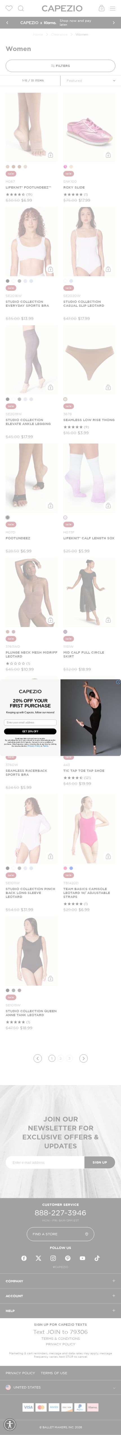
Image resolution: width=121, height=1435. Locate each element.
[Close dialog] (118, 681)
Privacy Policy (34, 746)
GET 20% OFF (30, 731)
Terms (45, 746)
